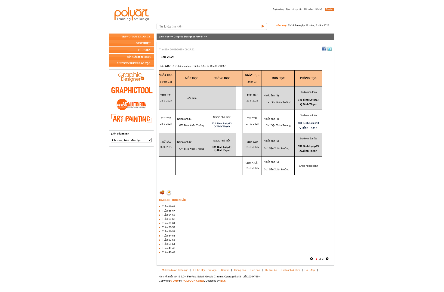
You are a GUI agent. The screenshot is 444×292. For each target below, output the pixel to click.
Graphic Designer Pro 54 (188, 36)
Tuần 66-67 (168, 210)
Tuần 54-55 (168, 235)
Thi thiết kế (271, 270)
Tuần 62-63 (168, 219)
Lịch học (164, 36)
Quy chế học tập (294, 9)
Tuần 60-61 (168, 223)
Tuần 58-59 (168, 227)
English (329, 9)
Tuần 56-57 (168, 231)
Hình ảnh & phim (290, 270)
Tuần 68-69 (168, 206)
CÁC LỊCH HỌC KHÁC (172, 200)
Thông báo (240, 270)
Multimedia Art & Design (175, 270)
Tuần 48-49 (168, 248)
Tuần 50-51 (168, 244)
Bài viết (225, 270)
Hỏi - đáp (308, 9)
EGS (223, 280)
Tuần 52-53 (168, 239)
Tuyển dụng (278, 9)
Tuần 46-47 (168, 252)
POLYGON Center (193, 280)
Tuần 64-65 (168, 214)
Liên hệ (318, 9)
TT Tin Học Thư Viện (204, 270)
